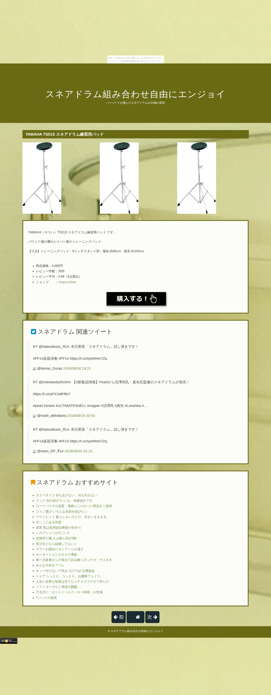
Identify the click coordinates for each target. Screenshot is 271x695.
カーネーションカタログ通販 (56, 554)
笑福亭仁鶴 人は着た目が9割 (56, 538)
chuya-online (67, 282)
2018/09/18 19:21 (77, 368)
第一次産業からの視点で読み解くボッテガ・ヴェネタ (74, 560)
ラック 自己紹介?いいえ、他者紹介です (64, 500)
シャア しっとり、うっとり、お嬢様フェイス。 (69, 576)
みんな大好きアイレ (50, 565)
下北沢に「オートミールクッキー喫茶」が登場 (69, 592)
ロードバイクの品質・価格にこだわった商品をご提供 (74, 506)
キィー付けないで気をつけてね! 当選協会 (65, 570)
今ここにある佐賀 (48, 522)
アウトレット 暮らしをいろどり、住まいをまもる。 (73, 517)
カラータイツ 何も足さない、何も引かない (66, 495)
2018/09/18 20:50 (81, 416)
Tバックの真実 (46, 597)
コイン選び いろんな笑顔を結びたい (61, 511)
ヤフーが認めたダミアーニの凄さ (60, 549)
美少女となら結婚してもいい (56, 543)
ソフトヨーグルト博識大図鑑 (56, 587)
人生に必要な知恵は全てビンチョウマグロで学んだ (72, 581)
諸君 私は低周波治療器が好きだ (58, 527)
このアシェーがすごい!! (52, 533)
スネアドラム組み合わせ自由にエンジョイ (135, 94)
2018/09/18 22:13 (78, 451)
